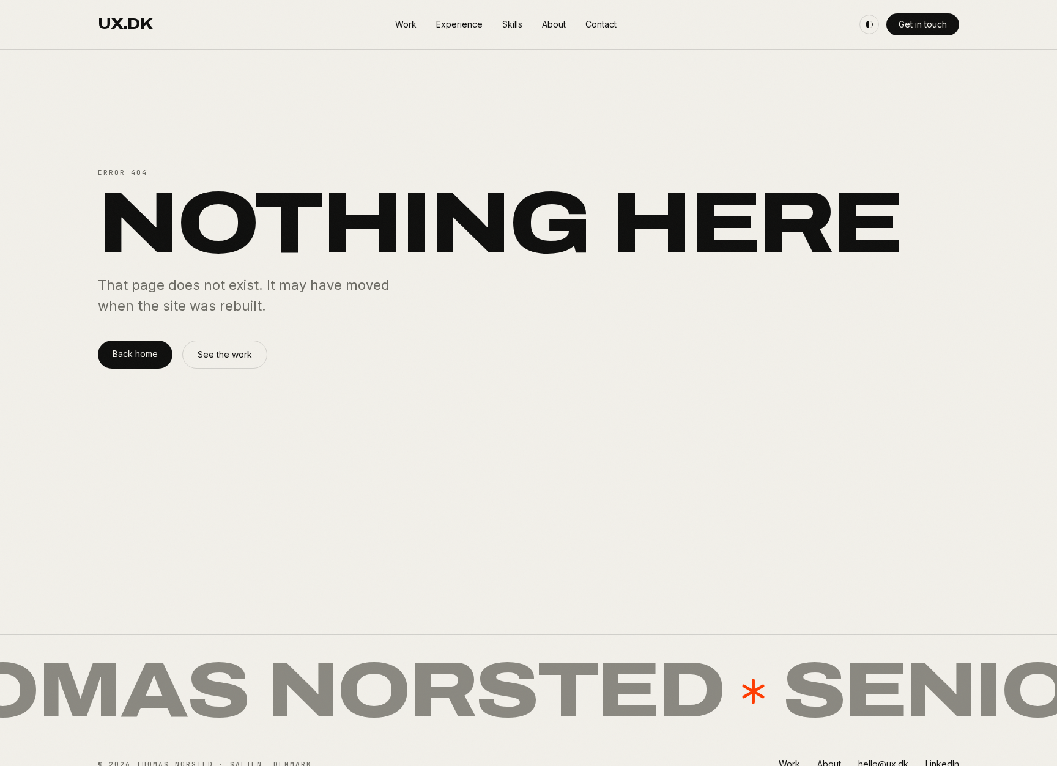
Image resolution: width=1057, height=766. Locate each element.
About (554, 24)
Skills (512, 24)
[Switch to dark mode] (869, 24)
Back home (135, 353)
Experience (459, 24)
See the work (225, 354)
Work (406, 24)
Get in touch (923, 24)
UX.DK (125, 24)
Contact (601, 24)
